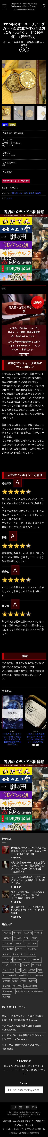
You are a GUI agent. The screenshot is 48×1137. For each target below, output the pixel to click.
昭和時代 (6, 980)
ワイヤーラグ (8, 970)
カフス (9, 198)
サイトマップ (24, 1116)
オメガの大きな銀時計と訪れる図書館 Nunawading (22, 1027)
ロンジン (26, 964)
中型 (18, 970)
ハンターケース (34, 959)
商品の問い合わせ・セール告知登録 (16, 181)
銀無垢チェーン (22, 991)
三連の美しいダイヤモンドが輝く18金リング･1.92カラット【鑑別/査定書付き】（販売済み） (12, 739)
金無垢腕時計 (8, 991)
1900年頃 (7, 933)
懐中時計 (12, 975)
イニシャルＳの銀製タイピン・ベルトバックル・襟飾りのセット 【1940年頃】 (36, 738)
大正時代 (32, 970)
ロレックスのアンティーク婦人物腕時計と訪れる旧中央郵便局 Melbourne (23, 1018)
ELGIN (26, 938)
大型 (24, 970)
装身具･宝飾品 (34, 42)
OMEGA (18, 943)
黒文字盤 (6, 996)
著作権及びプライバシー (30, 1112)
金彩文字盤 (17, 986)
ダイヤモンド (19, 959)
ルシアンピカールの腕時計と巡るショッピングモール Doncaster (23, 1037)
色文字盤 (32, 980)
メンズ (5, 964)
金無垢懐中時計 (30, 986)
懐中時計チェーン (26, 975)
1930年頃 (38, 933)
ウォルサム (32, 949)
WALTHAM (32, 943)
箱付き (15, 980)
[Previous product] (26, 49)
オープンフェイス (27, 954)
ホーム (6, 42)
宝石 (40, 970)
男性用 (24, 44)
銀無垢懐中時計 (38, 991)
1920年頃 (28, 933)
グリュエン (7, 959)
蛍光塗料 (6, 986)
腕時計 (23, 980)
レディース (15, 964)
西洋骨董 (18, 42)
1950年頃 (17, 938)
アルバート (20, 949)
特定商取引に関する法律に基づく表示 (24, 1114)
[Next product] (21, 49)
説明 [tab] (4, 288)
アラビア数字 (8, 949)
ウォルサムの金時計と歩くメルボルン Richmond (22, 1046)
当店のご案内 (12, 1112)
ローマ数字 (36, 964)
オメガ (15, 954)
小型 (4, 975)
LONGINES (7, 943)
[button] (4, 7)
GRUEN (35, 938)
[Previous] (6, 81)
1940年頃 (7, 938)
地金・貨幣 (23, 193)
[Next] (42, 81)
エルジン (6, 954)
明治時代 (39, 975)
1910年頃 (17, 933)
